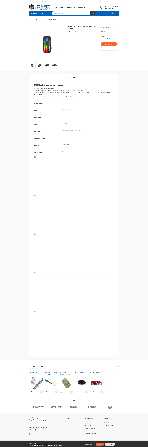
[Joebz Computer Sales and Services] (39, 7)
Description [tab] (74, 77)
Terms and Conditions (91, 433)
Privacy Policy (89, 431)
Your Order (103, 2)
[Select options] (56, 391)
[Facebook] (67, 32)
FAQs (104, 428)
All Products (39, 20)
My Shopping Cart (108, 425)
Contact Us (88, 425)
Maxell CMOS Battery (96, 373)
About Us (87, 422)
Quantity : (103, 36)
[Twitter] (70, 32)
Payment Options (90, 428)
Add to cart (110, 44)
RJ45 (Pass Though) (35, 373)
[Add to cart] (41, 391)
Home (30, 20)
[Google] (72, 32)
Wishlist (104, 48)
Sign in (117, 2)
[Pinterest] (75, 32)
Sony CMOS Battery (81, 373)
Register (113, 2)
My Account (106, 422)
